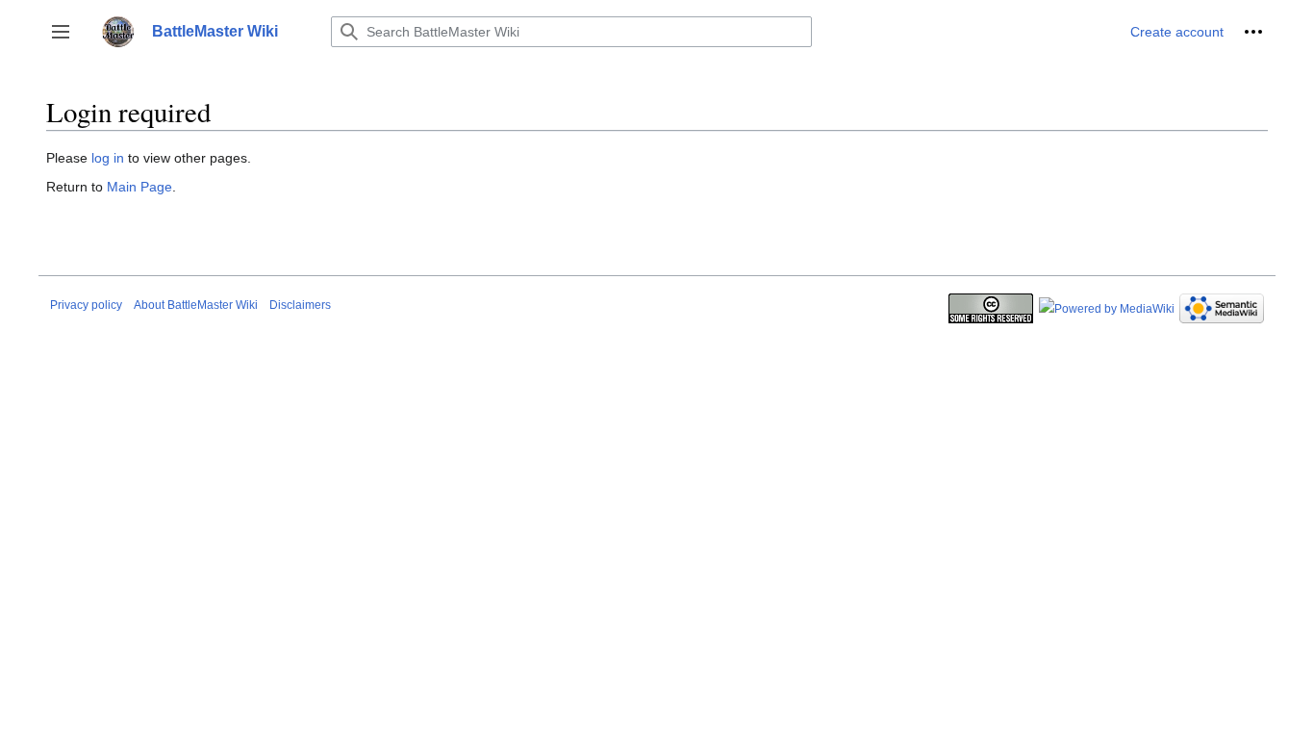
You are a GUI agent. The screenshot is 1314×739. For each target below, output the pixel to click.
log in (107, 158)
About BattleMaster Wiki (196, 305)
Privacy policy (86, 305)
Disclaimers (300, 305)
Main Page (139, 186)
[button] (60, 32)
